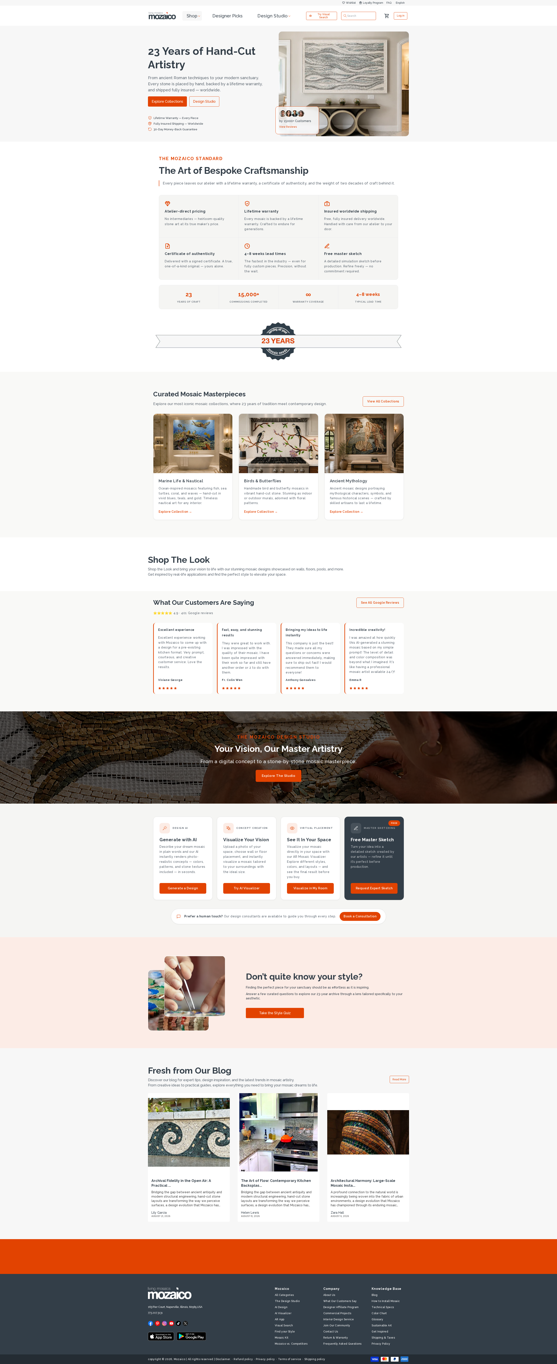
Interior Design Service (338, 1319)
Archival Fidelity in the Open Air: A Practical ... (181, 1183)
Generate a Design (183, 888)
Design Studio (204, 101)
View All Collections (383, 401)
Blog (374, 1295)
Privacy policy (265, 1359)
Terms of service (289, 1359)
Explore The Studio (278, 776)
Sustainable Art (382, 1325)
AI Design (281, 1307)
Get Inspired (380, 1331)
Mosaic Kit (282, 1337)
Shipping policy (314, 1359)
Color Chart (379, 1313)
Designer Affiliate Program (341, 1307)
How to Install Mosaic (386, 1301)
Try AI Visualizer (247, 888)
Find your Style (285, 1331)
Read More (399, 1079)
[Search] (345, 15)
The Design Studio (287, 1301)
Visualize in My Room (310, 888)
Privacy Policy (381, 1343)
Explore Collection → (175, 511)
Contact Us (330, 1331)
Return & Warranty (335, 1337)
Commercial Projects (337, 1313)
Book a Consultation (360, 916)
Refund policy (243, 1359)
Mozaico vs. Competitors (291, 1343)
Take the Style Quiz (275, 1013)
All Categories (284, 1295)
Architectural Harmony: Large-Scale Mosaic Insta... (363, 1183)
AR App (279, 1319)
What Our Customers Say (340, 1301)
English (400, 2)
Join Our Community (336, 1325)
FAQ (388, 2)
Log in (400, 16)
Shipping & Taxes (383, 1337)
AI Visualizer (283, 1313)
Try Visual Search (323, 16)
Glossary (377, 1319)
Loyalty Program (373, 2)
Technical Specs (383, 1307)
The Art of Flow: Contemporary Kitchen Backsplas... (276, 1183)
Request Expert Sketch (374, 888)
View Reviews (288, 126)
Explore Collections (167, 101)
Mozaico (179, 1359)
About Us (329, 1295)
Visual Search (284, 1325)
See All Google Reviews (380, 602)
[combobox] (359, 15)
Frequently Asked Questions (342, 1343)
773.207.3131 (155, 1312)
